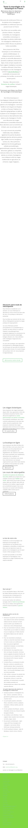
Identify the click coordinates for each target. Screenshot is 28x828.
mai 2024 (5, 799)
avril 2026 (5, 777)
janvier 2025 (5, 790)
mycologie (5, 820)
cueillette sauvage (7, 813)
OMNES (18, 478)
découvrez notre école (12, 360)
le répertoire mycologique (8, 817)
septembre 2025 (6, 785)
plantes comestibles (7, 822)
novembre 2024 (6, 792)
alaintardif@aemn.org (11, 767)
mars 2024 (5, 802)
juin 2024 (5, 797)
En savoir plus (10, 431)
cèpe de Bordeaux (13, 72)
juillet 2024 (5, 795)
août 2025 (5, 786)
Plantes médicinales (7, 824)
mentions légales (6, 810)
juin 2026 (5, 776)
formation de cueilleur (8, 84)
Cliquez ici (5, 736)
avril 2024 (5, 800)
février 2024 (5, 804)
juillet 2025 (5, 788)
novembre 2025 (6, 781)
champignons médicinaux (8, 812)
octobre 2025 (6, 783)
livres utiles (5, 819)
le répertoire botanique (8, 815)
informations (9, 494)
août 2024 (5, 793)
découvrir (8, 468)
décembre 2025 (6, 779)
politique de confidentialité (8, 808)
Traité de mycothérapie (18, 602)
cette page (15, 268)
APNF (4, 480)
